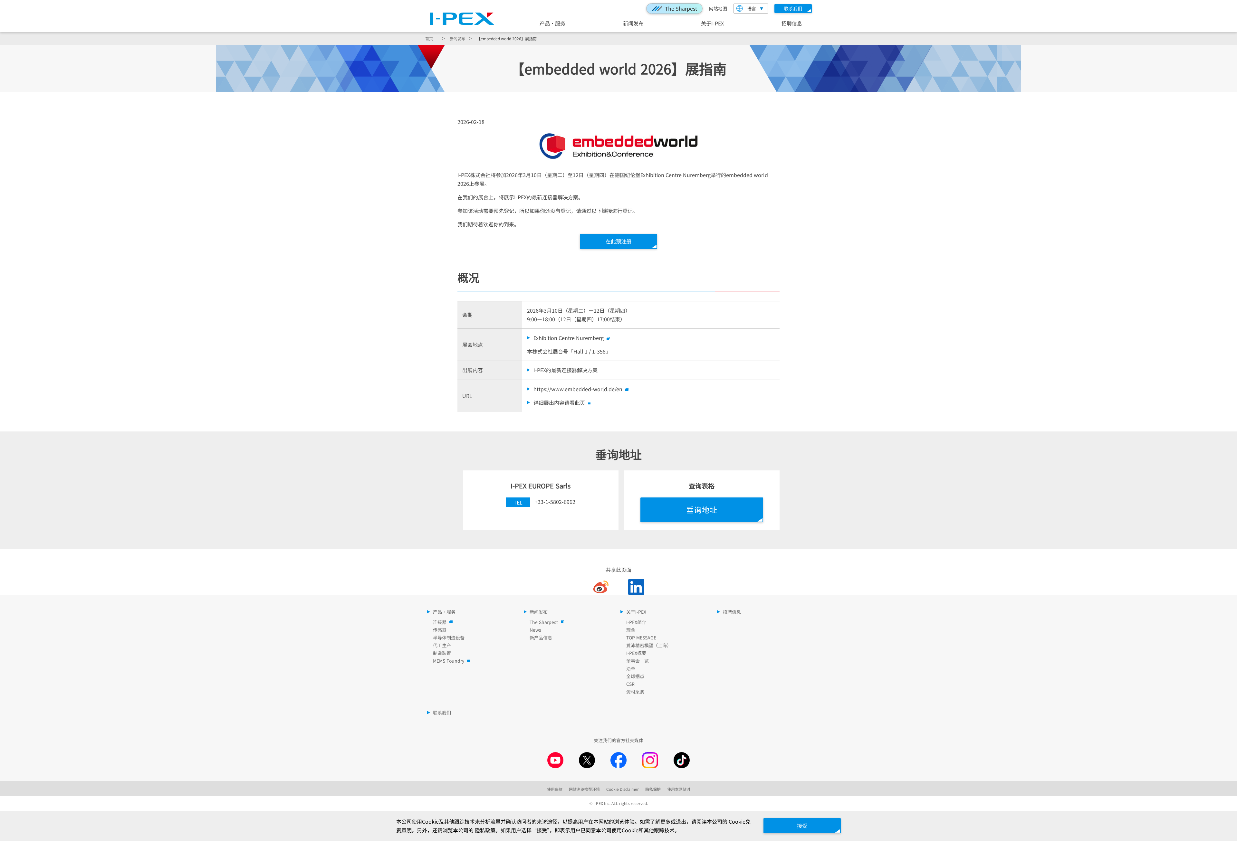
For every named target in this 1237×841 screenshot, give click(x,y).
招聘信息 (792, 23)
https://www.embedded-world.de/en (577, 389)
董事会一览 (637, 660)
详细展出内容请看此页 (559, 402)
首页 (429, 38)
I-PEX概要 (636, 653)
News (535, 630)
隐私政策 (485, 830)
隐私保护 (653, 789)
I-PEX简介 (636, 622)
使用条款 (554, 789)
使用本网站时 (678, 789)
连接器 (439, 622)
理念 (630, 630)
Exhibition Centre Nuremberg (568, 338)
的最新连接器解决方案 (565, 370)
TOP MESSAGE (641, 637)
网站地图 (718, 8)
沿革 (630, 668)
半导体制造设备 (449, 637)
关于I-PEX (712, 23)
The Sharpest (681, 8)
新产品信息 (541, 637)
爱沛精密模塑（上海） (648, 645)
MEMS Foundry (448, 660)
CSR (630, 684)
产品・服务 (552, 23)
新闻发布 (633, 23)
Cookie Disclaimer (622, 789)
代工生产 (442, 645)
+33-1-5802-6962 (555, 502)
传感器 (439, 630)
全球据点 (635, 676)
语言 (751, 8)
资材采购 (635, 691)
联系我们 (442, 712)
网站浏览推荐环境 (584, 789)
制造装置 (442, 653)
